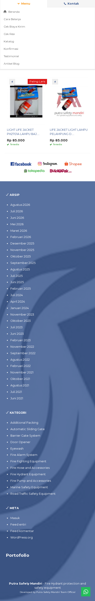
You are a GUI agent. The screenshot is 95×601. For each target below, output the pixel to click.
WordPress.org (21, 537)
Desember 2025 (22, 243)
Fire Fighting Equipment (28, 461)
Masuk (15, 518)
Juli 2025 (16, 276)
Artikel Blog (11, 63)
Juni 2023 (17, 333)
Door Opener (20, 442)
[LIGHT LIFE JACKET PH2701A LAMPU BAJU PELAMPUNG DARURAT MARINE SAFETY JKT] (26, 101)
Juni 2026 (17, 217)
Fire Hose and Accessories (30, 468)
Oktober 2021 (20, 379)
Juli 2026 (16, 211)
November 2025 (22, 250)
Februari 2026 (20, 237)
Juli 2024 (16, 295)
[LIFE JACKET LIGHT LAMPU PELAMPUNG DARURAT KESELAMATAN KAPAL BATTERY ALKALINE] (69, 101)
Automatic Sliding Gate (27, 429)
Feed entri (18, 524)
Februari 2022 (20, 366)
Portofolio (17, 555)
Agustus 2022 (20, 359)
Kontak (73, 3)
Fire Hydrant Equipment (28, 474)
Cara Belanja (12, 19)
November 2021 (21, 372)
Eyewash (17, 448)
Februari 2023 (20, 340)
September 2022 (23, 353)
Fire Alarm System (23, 455)
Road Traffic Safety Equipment (33, 493)
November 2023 (22, 314)
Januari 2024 (19, 308)
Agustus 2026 (20, 205)
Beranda (14, 11)
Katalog (9, 41)
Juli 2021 (16, 392)
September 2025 (23, 263)
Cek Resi (9, 34)
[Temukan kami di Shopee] (74, 163)
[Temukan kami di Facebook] (21, 163)
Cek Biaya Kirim (14, 26)
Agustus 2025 (20, 269)
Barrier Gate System (25, 435)
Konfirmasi (11, 48)
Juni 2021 (16, 398)
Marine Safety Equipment (29, 487)
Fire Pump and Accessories (30, 480)
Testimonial (11, 56)
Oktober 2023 (20, 320)
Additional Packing (24, 422)
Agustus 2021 (19, 385)
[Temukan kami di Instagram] (47, 163)
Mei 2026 (17, 224)
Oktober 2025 (20, 256)
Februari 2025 (20, 288)
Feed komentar (22, 531)
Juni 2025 (17, 282)
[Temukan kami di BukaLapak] (61, 170)
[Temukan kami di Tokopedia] (34, 170)
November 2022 (22, 346)
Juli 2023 (16, 327)
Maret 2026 (18, 230)
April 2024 (17, 301)
